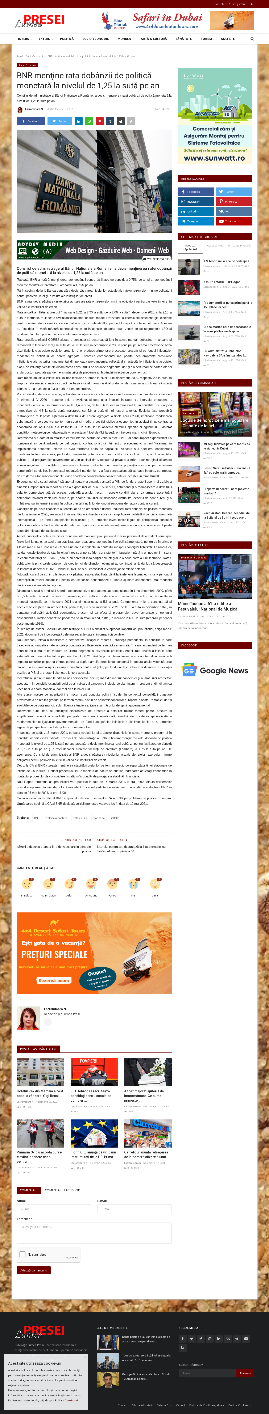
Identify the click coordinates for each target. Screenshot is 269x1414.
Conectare (221, 4)
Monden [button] (125, 39)
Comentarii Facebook (62, 1190)
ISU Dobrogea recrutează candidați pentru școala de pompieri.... (91, 1095)
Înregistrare (239, 4)
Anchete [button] (228, 39)
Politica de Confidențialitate (206, 1405)
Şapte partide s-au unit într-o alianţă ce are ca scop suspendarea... (146, 1339)
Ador (69, 895)
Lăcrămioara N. (34, 109)
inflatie (115, 818)
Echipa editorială (142, 1405)
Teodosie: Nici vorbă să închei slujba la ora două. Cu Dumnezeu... (146, 1358)
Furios (112, 895)
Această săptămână (190, 247)
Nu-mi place (48, 895)
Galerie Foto (164, 1405)
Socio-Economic (35, 56)
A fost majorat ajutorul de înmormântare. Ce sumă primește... (144, 1095)
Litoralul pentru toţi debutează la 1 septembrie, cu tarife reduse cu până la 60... (131, 849)
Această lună (215, 245)
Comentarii (29, 1190)
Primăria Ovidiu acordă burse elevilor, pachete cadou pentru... (39, 1157)
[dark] (252, 4)
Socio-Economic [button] (96, 39)
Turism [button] (206, 39)
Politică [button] (67, 39)
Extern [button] (45, 39)
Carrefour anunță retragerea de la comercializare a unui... (146, 1154)
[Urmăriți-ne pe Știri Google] (215, 669)
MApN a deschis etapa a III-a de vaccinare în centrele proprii (54, 849)
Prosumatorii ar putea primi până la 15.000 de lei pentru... (227, 305)
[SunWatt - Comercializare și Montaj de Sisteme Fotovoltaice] (215, 116)
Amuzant (91, 895)
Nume (21, 1201)
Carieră (180, 1405)
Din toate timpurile (239, 245)
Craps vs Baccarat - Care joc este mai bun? (226, 491)
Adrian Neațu (187, 432)
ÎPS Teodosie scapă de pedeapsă (226, 261)
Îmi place (26, 895)
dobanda (99, 818)
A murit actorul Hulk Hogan (221, 282)
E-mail (102, 1201)
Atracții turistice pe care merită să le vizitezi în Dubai (226, 446)
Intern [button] (24, 39)
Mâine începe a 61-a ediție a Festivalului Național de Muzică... (209, 606)
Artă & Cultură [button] (154, 39)
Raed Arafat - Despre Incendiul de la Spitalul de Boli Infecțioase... (226, 515)
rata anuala (80, 818)
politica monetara (56, 818)
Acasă (20, 56)
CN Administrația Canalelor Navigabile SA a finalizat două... (225, 353)
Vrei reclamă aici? (158, 259)
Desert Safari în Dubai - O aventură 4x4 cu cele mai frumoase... (226, 470)
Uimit (155, 895)
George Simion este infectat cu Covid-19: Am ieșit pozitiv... (146, 1376)
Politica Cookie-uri (239, 1405)
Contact (123, 1405)
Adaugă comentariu (33, 1270)
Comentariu (25, 1219)
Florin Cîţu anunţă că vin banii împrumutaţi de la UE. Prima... (93, 1154)
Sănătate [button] (184, 39)
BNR (36, 818)
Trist (133, 895)
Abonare (245, 1373)
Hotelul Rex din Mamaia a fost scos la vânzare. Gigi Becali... (40, 1093)
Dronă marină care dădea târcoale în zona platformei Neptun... (227, 329)
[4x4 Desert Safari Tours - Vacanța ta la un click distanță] (177, 20)
